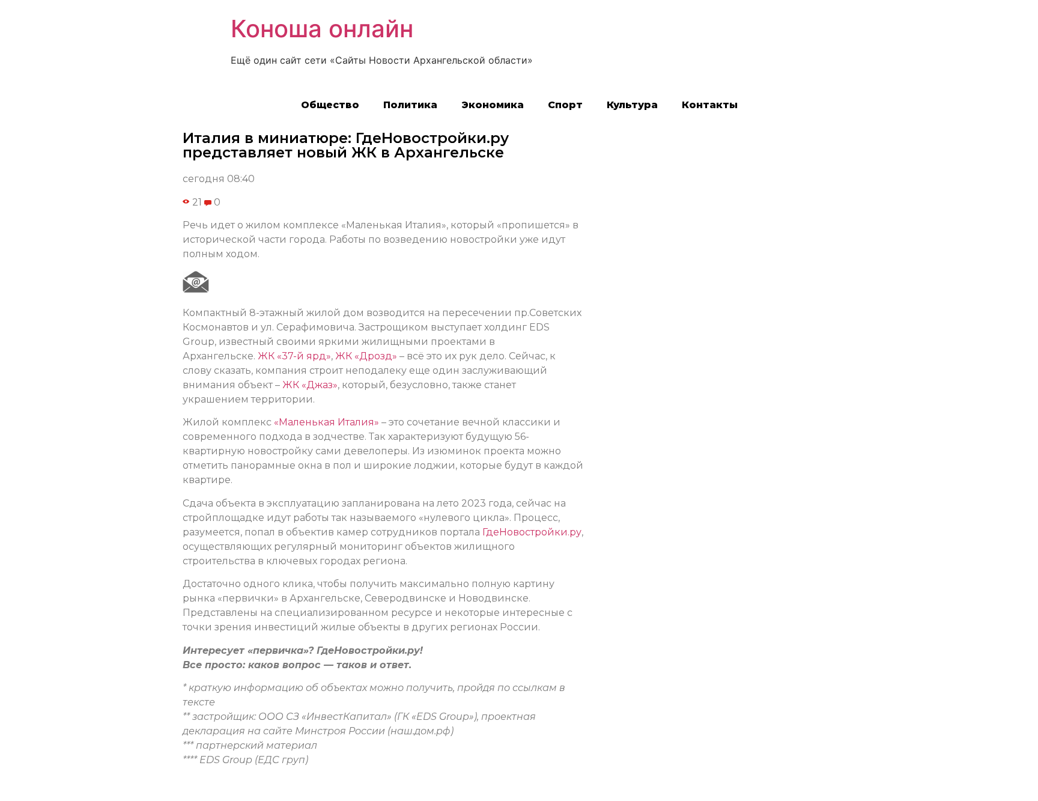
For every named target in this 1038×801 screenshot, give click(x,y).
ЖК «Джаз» (310, 385)
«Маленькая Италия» (326, 422)
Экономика (492, 105)
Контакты (710, 105)
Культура (632, 105)
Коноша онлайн (322, 28)
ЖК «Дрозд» (366, 356)
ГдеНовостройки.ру (531, 532)
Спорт (565, 105)
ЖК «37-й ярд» (294, 356)
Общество (330, 105)
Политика (410, 105)
